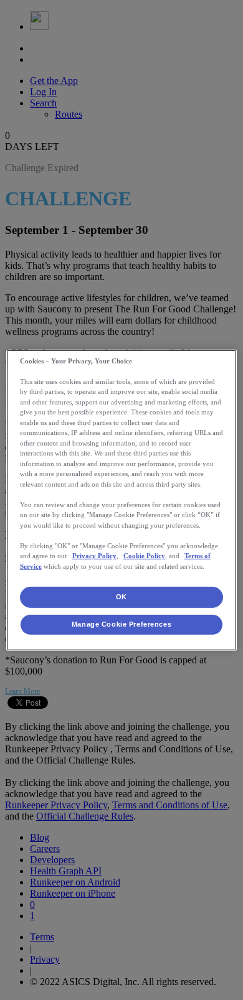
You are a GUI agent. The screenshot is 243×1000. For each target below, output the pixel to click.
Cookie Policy (144, 555)
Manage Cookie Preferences (121, 624)
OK (121, 596)
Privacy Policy (94, 555)
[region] (121, 499)
